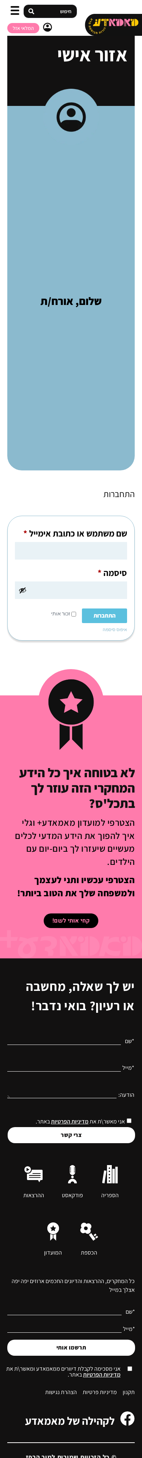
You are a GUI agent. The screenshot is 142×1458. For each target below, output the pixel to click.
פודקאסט (72, 1195)
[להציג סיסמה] (23, 590)
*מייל (128, 1068)
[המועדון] (53, 1231)
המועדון (53, 1252)
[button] (15, 11)
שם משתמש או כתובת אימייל (71, 531)
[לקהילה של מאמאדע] (127, 1418)
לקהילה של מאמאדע (70, 1420)
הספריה (110, 1195)
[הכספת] (89, 1231)
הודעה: (126, 1095)
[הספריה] (110, 1174)
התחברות (104, 615)
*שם (129, 1041)
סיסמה (104, 571)
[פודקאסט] (72, 1174)
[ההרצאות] (33, 1174)
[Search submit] (31, 11)
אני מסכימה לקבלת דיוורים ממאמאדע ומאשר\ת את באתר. (63, 1372)
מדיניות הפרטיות (69, 1121)
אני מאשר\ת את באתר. (80, 1121)
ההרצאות (33, 1195)
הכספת (89, 1252)
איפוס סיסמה (115, 629)
